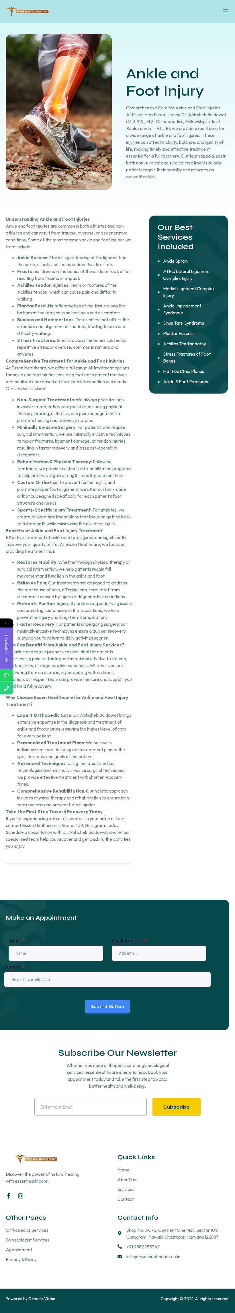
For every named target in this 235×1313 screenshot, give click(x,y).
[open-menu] (225, 11)
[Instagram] (20, 1196)
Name (17, 941)
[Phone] (6, 688)
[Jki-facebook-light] (8, 1196)
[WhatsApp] (6, 675)
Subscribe (176, 1107)
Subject (14, 967)
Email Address (129, 941)
